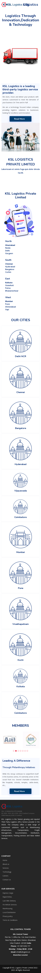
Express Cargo (8, 893)
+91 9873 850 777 (23, 946)
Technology (7, 872)
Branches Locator (20, 955)
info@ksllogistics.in (23, 952)
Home (5, 860)
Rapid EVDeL (7, 897)
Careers (5, 876)
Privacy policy (8, 916)
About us (6, 864)
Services (6, 868)
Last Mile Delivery (9, 901)
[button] (13, 751)
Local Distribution (9, 912)
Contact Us (7, 879)
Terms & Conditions (10, 920)
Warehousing (7, 908)
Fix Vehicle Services (10, 904)
